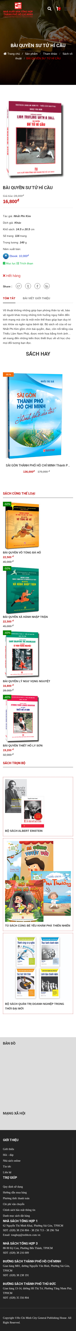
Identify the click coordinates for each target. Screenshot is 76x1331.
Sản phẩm (31, 53)
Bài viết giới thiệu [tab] (36, 298)
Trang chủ (13, 53)
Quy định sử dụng (13, 1186)
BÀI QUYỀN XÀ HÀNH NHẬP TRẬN (25, 616)
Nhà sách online (11, 1160)
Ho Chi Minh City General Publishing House (41, 1317)
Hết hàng (12, 276)
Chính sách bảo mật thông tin (19, 1210)
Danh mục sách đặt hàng (16, 1215)
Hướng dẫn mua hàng (15, 1192)
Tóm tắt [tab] (9, 298)
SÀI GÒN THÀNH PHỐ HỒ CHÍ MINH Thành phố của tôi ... (38, 465)
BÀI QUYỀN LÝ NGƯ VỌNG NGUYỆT (26, 681)
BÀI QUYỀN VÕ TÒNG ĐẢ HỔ (22, 552)
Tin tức (7, 1166)
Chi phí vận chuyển (13, 1204)
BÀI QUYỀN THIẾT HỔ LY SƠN (22, 745)
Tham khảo (49, 53)
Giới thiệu (8, 1149)
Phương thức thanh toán (16, 1198)
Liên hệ (7, 1172)
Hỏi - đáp (8, 1154)
